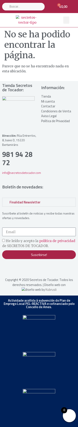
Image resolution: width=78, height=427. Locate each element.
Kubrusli (51, 289)
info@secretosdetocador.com (21, 172)
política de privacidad (57, 241)
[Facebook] (15, 267)
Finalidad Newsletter (25, 202)
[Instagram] (6, 267)
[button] (66, 20)
